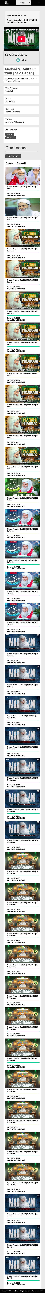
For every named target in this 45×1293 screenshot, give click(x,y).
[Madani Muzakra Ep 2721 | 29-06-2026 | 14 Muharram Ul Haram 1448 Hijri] (22, 798)
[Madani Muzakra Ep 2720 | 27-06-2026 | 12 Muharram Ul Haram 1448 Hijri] (22, 830)
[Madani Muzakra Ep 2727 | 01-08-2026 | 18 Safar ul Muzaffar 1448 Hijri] (22, 612)
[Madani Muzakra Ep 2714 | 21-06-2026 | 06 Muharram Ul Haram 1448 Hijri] (22, 1016)
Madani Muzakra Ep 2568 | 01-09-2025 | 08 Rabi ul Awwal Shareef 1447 (22, 21)
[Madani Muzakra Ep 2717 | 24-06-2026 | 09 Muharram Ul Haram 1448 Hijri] (22, 923)
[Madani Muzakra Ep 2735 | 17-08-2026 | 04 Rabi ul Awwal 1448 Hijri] (22, 363)
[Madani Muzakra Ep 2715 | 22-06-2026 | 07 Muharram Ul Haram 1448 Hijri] (22, 985)
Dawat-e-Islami (12, 15)
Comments (13, 156)
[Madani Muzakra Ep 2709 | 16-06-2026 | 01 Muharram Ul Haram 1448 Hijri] (22, 1172)
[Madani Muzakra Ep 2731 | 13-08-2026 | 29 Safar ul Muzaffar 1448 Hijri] (22, 487)
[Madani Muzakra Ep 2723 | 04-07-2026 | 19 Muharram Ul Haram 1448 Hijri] (22, 736)
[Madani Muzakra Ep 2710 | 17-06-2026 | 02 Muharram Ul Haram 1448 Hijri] (22, 1141)
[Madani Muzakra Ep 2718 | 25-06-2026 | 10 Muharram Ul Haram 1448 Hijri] (22, 892)
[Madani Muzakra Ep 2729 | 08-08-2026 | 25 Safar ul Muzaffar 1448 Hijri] (22, 549)
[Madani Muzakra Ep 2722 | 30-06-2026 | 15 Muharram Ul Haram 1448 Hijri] (22, 767)
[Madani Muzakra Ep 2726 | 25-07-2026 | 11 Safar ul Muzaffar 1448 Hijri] (22, 643)
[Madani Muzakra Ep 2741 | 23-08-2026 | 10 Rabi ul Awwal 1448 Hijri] (22, 176)
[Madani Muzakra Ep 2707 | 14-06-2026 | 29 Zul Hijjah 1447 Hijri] (22, 1234)
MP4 (9, 134)
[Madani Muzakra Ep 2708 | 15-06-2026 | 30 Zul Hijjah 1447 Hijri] (22, 1203)
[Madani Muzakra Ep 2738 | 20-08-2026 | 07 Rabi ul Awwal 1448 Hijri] (22, 269)
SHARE (10, 137)
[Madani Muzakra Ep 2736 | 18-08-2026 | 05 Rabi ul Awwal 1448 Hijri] (22, 331)
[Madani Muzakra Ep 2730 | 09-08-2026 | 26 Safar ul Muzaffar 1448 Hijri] (22, 518)
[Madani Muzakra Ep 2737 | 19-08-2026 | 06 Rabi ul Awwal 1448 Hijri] (22, 300)
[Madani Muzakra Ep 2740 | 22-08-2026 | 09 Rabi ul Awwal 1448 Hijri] (22, 207)
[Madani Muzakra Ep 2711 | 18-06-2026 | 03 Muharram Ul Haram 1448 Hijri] (22, 1110)
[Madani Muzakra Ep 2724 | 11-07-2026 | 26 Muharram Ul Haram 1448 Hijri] (22, 705)
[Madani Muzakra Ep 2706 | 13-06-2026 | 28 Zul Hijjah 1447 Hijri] (22, 1265)
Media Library (22, 15)
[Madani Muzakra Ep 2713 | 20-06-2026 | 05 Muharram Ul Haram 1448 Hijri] (22, 1047)
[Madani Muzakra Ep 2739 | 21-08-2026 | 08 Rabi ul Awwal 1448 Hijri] (22, 238)
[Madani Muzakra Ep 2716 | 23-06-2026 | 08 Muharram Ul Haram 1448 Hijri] (22, 954)
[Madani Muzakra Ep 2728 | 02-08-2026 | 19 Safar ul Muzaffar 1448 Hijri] (22, 581)
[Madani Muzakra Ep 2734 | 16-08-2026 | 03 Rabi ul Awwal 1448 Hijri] (22, 394)
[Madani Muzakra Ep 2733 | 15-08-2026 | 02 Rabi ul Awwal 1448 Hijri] (22, 425)
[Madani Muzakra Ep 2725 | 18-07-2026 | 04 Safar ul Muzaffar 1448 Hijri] (22, 674)
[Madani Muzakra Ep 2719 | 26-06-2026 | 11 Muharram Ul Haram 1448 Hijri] (22, 861)
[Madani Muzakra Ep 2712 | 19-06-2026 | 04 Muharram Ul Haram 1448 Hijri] (22, 1079)
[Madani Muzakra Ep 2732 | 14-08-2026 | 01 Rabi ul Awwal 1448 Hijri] (22, 456)
